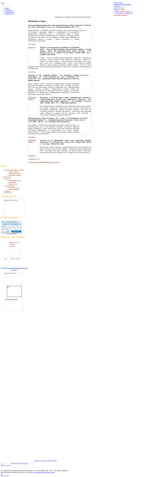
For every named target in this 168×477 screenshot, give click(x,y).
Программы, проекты (15, 175)
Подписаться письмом (11, 233)
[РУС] (116, 3)
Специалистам (9, 12)
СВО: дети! (8, 192)
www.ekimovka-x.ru (40, 472)
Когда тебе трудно (14, 187)
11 (45, 162)
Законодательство (14, 171)
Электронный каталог (15, 180)
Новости (7, 6)
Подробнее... (32, 44)
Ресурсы (7, 178)
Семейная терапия (14, 189)
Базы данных (12, 182)
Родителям (8, 10)
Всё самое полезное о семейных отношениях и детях (11, 224)
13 (48, 162)
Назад (37, 162)
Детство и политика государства (14, 170)
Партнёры (7, 191)
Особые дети (9, 13)
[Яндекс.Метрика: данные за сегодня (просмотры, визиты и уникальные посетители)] (5, 474)
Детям (7, 8)
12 (47, 162)
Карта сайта (51, 472)
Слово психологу (10, 185)
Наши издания (13, 184)
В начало (32, 162)
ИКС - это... (8, 177)
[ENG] (121, 3)
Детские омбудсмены (15, 173)
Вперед (51, 162)
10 (44, 162)
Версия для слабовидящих (123, 4)
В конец (57, 162)
